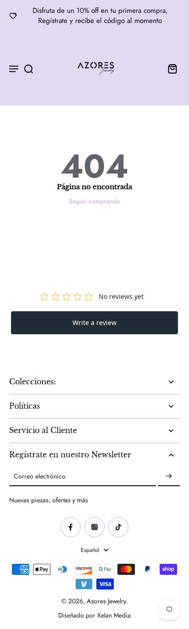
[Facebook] (71, 527)
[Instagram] (94, 527)
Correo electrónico (40, 476)
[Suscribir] (169, 476)
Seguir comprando (94, 201)
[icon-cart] (170, 68)
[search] (28, 68)
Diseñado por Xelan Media (94, 615)
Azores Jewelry (106, 601)
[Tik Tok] (118, 527)
